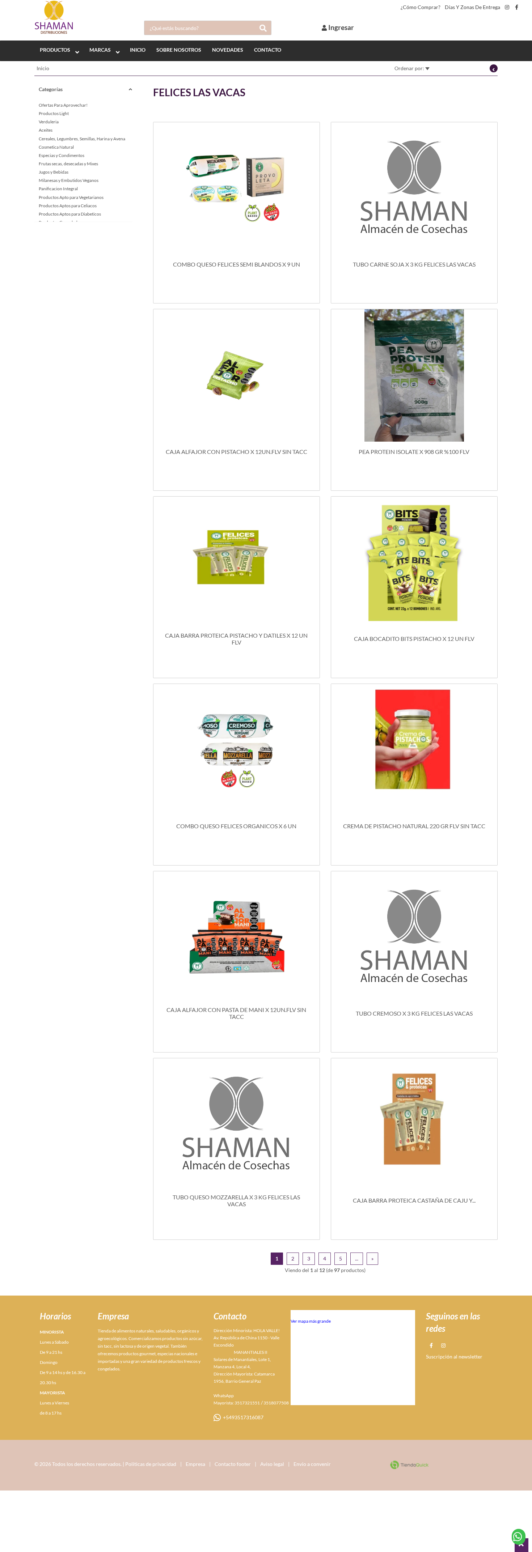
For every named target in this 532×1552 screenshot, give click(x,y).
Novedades (227, 50)
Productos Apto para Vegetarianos (71, 197)
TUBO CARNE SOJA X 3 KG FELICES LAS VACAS (414, 264)
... (356, 1258)
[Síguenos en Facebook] (516, 7)
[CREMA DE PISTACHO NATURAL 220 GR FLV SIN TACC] (414, 750)
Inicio (43, 68)
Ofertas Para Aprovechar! (63, 105)
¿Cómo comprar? (420, 7)
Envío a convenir (312, 1464)
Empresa (195, 1464)
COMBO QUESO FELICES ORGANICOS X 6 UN (236, 825)
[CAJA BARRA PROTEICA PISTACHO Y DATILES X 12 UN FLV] (236, 563)
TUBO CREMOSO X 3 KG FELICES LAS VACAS (414, 1013)
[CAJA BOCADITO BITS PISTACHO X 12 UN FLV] (414, 563)
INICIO (137, 50)
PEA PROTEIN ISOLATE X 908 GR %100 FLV (414, 451)
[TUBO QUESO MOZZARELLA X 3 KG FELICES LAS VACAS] (236, 1124)
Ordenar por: (409, 68)
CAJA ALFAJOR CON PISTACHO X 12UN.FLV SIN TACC (236, 451)
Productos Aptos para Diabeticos (70, 214)
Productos (55, 50)
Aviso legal (272, 1464)
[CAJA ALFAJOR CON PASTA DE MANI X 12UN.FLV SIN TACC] (236, 937)
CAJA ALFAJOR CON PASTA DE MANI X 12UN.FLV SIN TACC (236, 1013)
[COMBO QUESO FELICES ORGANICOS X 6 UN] (236, 750)
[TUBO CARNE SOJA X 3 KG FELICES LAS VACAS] (414, 188)
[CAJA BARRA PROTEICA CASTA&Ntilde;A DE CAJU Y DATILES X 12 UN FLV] (414, 1124)
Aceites (45, 130)
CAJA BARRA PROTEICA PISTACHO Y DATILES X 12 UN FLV (236, 639)
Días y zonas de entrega (472, 7)
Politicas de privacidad (150, 1464)
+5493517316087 (242, 1417)
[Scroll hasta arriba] (521, 1545)
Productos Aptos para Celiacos (68, 205)
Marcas (100, 50)
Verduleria (49, 121)
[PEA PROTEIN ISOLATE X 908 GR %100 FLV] (414, 375)
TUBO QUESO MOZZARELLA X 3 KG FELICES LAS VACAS (236, 1200)
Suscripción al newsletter (454, 1356)
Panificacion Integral (58, 188)
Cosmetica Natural (56, 147)
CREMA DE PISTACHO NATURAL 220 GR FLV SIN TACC (414, 825)
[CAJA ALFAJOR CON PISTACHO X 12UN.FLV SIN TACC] (236, 375)
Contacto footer (233, 1464)
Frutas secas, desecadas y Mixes (68, 163)
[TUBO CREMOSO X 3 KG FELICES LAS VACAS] (414, 937)
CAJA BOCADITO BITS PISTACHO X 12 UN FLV (414, 638)
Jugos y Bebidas (53, 172)
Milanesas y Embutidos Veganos (68, 180)
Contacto (267, 50)
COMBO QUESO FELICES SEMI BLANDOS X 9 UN (236, 264)
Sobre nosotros (178, 50)
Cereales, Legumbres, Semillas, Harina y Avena (82, 138)
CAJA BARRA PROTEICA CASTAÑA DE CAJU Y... (414, 1200)
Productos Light (54, 113)
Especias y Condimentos (61, 155)
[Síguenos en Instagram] (507, 7)
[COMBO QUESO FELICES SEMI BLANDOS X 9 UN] (236, 188)
